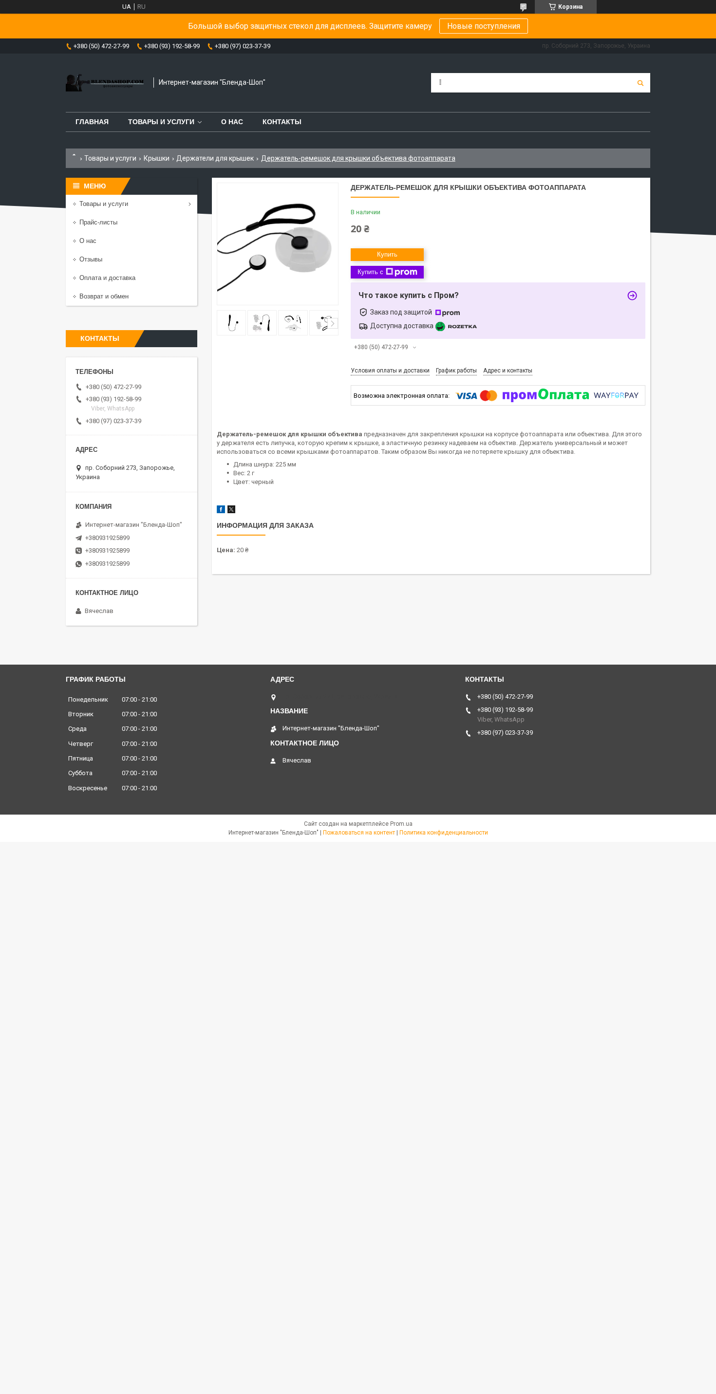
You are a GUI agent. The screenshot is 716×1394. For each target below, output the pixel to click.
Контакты (282, 122)
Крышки (157, 158)
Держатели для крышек (215, 158)
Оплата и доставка (107, 277)
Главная (92, 122)
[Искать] (640, 83)
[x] (231, 511)
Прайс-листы (98, 222)
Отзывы (90, 259)
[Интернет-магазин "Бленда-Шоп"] (105, 82)
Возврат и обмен (104, 296)
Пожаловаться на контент (359, 832)
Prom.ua (401, 823)
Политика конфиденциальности (443, 832)
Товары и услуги (161, 122)
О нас (232, 122)
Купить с (370, 272)
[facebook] (221, 511)
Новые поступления (483, 26)
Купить (387, 254)
